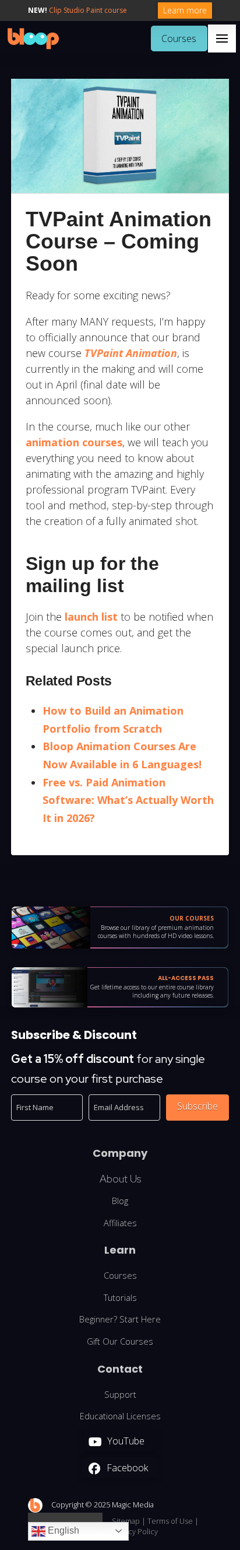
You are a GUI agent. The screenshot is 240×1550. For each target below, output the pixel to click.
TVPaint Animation (130, 353)
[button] (222, 39)
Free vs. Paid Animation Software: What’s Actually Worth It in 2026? (128, 800)
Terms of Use (170, 1521)
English (62, 1530)
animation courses (74, 442)
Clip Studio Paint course (88, 10)
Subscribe (197, 1106)
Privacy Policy (135, 1531)
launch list (91, 617)
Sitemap (126, 1521)
